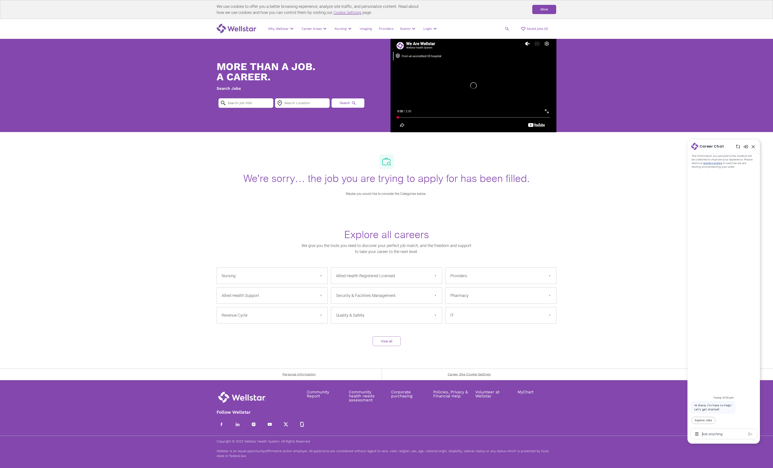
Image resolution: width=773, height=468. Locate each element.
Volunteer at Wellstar (487, 394)
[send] (750, 434)
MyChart (525, 392)
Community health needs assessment (362, 396)
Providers (386, 29)
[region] (723, 289)
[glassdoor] (302, 424)
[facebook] (221, 424)
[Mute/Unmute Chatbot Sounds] (746, 146)
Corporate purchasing (401, 394)
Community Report (318, 394)
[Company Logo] (237, 29)
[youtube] (270, 424)
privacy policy (712, 163)
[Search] (507, 28)
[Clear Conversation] (738, 146)
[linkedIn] (237, 424)
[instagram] (253, 424)
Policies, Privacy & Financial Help (450, 394)
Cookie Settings (347, 12)
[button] (387, 341)
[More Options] (696, 434)
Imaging (366, 29)
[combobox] (245, 103)
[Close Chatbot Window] (753, 146)
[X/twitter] (286, 424)
